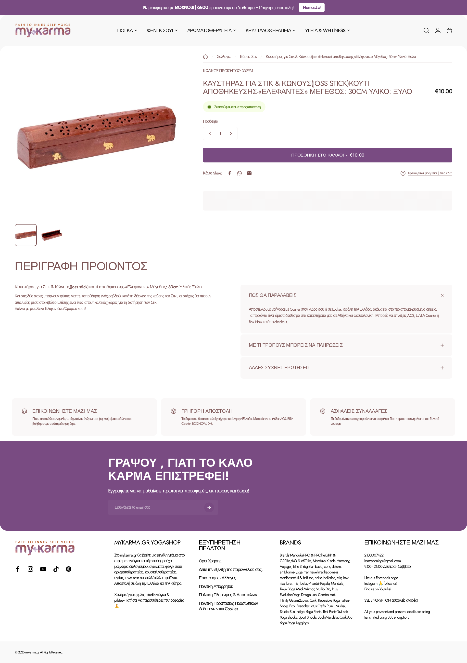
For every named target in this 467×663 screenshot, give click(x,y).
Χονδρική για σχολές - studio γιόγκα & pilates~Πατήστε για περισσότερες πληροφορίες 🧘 (149, 600)
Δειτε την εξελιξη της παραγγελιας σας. (231, 569)
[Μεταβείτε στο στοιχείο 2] (52, 235)
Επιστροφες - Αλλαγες (217, 578)
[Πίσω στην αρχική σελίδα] (205, 56)
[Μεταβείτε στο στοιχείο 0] (26, 235)
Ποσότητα (210, 121)
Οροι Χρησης (210, 561)
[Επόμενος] (168, 149)
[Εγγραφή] (209, 507)
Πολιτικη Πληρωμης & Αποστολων (228, 595)
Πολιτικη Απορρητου (216, 586)
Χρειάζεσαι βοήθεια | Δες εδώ (430, 173)
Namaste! (311, 7)
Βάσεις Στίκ (248, 56)
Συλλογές (224, 56)
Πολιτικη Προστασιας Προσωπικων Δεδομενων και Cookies (228, 606)
